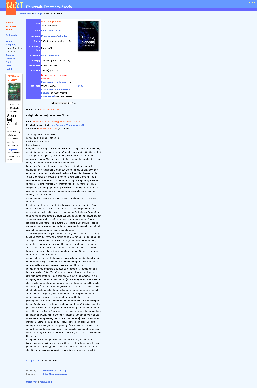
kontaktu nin (46, 382)
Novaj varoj (11, 26)
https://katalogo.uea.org (55, 374)
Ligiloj (8, 69)
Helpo (8, 66)
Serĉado (9, 22)
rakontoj (62, 36)
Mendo (8, 41)
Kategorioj (10, 44)
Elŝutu (8, 62)
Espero (12, 149)
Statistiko (10, 59)
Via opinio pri (32, 360)
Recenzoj (10, 55)
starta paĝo (26, 14)
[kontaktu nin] (253, 3)
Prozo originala (49, 36)
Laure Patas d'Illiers (51, 30)
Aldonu (79, 86)
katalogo (37, 14)
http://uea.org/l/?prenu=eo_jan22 (67, 125)
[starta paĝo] (249, 3)
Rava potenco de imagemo (54, 82)
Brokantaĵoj (11, 35)
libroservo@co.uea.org (55, 370)
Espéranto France (50, 55)
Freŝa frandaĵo (48, 96)
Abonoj (9, 30)
